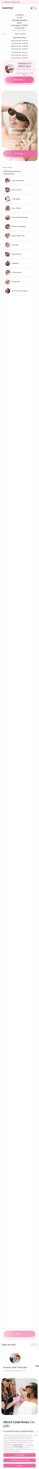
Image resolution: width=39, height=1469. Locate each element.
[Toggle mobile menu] (35, 8)
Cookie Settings (19, 1455)
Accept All (19, 1465)
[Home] (8, 8)
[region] (19, 1450)
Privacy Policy (18, 1446)
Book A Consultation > (19, 30)
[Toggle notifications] (31, 8)
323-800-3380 (19, 28)
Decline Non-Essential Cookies (19, 1460)
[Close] (36, 1435)
